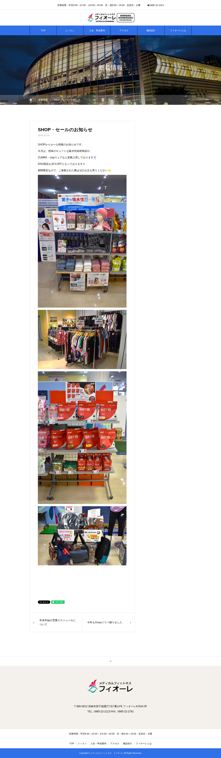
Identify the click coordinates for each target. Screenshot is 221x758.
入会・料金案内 (97, 30)
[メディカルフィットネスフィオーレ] (110, 18)
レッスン (70, 30)
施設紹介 (150, 30)
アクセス (123, 30)
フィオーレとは (178, 30)
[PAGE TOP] (110, 661)
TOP (43, 30)
